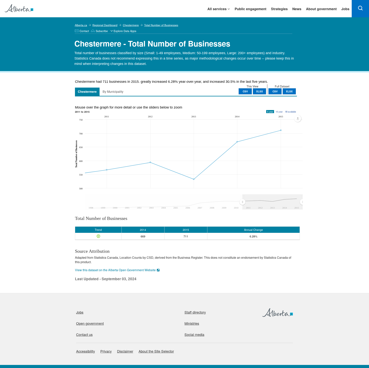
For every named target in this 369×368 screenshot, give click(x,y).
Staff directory (195, 312)
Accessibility (85, 351)
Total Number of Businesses (161, 25)
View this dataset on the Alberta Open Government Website (115, 270)
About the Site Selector (156, 351)
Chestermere (131, 25)
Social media (194, 334)
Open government (90, 323)
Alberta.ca (81, 25)
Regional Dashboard (104, 25)
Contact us (84, 334)
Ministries (191, 323)
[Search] (360, 8)
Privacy (106, 351)
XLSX (289, 91)
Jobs (79, 312)
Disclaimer (125, 351)
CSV (275, 91)
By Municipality (113, 91)
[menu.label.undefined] (297, 118)
